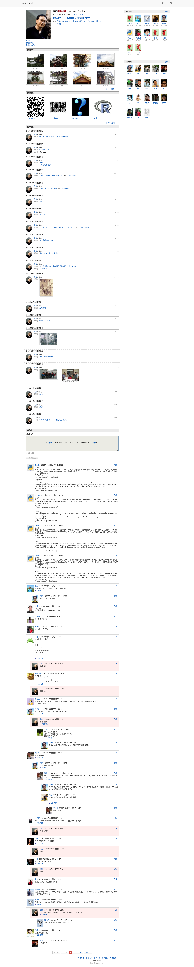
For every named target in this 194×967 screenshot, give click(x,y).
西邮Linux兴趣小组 (46, 357)
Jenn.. (147, 88)
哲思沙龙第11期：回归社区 (49, 253)
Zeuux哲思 (27, 3)
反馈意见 (81, 958)
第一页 (56, 953)
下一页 (79, 953)
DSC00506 (82, 85)
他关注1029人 (71, 18)
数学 (41, 407)
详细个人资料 (78, 15)
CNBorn (138, 103)
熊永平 (37, 753)
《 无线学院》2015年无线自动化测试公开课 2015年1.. (58, 266)
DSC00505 (59, 85)
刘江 (155, 88)
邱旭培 (37, 900)
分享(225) (60, 24)
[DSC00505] (58, 77)
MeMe (129, 38)
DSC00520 (35, 68)
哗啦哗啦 (38, 674)
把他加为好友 (30, 45)
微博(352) (60, 21)
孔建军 (37, 627)
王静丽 (37, 616)
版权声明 (105, 958)
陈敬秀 (147, 23)
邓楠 (36, 859)
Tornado (42, 214)
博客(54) (68, 21)
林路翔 (155, 103)
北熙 (155, 38)
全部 (166, 12)
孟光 (36, 586)
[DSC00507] (105, 60)
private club (31, 118)
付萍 (155, 74)
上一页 (64, 953)
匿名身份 (30, 453)
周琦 (164, 88)
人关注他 (58, 18)
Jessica (37, 465)
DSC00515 (82, 68)
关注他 (28, 40)
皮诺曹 (37, 818)
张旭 (36, 879)
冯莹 (50, 795)
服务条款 (97, 958)
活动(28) (91, 21)
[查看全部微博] (84, 11)
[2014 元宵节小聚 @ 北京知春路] (48, 374)
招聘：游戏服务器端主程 (48, 188)
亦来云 (41, 163)
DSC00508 (59, 68)
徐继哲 (42, 596)
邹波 (36, 930)
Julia (41, 394)
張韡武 (147, 117)
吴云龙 (129, 23)
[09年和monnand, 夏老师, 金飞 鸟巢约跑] (48, 339)
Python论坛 (73, 175)
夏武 (35, 134)
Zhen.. (129, 88)
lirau (138, 53)
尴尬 (41, 201)
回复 (115, 465)
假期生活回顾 (44, 150)
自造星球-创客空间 (46, 240)
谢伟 (36, 606)
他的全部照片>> (111, 89)
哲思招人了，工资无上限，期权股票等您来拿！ (56, 227)
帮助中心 (89, 958)
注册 (170, 3)
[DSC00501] (105, 77)
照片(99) (75, 21)
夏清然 (42, 940)
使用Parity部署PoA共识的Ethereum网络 (53, 137)
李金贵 (37, 699)
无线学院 (42, 308)
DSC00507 (105, 68)
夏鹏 (146, 74)
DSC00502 (35, 85)
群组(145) (83, 21)
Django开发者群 (84, 227)
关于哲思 (113, 958)
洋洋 (36, 637)
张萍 (36, 839)
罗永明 (147, 103)
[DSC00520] (35, 60)
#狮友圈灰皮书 (44, 321)
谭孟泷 (155, 23)
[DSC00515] (82, 60)
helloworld (75, 118)
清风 (129, 103)
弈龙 (129, 53)
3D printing (43, 269)
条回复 (40, 590)
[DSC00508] (58, 60)
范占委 (164, 38)
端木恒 (164, 103)
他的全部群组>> (111, 123)
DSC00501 (105, 85)
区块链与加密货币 (45, 165)
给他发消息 (30, 43)
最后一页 (88, 953)
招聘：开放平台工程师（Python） (51, 175)
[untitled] (46, 287)
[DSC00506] (82, 77)
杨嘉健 (37, 890)
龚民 (138, 88)
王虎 (45, 729)
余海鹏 (129, 117)
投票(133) (98, 21)
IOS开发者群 (53, 118)
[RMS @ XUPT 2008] (70, 375)
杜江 (146, 38)
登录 (163, 3)
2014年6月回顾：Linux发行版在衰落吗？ (54, 420)
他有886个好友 (83, 18)
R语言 (96, 118)
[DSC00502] (35, 77)
